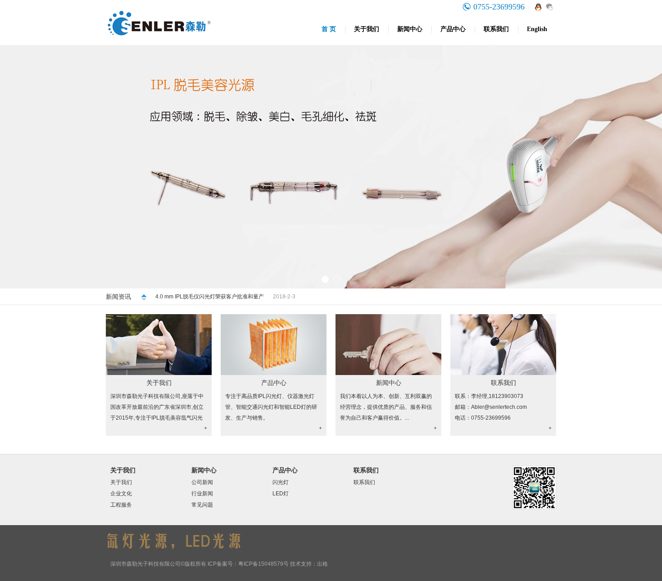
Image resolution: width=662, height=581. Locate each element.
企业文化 (121, 493)
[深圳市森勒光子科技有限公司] (200, 43)
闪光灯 (280, 482)
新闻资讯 (118, 296)
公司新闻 (202, 482)
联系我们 (496, 29)
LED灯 (280, 493)
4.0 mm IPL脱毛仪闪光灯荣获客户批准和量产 (209, 296)
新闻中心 (409, 29)
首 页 (329, 29)
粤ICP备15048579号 (263, 564)
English (537, 29)
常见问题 (202, 505)
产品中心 (453, 29)
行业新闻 (202, 493)
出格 (322, 564)
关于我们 (366, 29)
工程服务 (121, 505)
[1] (331, 166)
